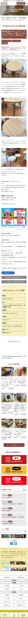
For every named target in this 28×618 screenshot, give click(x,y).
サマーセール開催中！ (7, 497)
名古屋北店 (14, 17)
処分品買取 (7, 585)
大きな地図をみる (8, 358)
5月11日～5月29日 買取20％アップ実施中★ (13, 517)
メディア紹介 (7, 598)
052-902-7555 (13, 313)
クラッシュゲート (6, 41)
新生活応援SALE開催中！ (8, 523)
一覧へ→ (25, 489)
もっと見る (14, 445)
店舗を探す (8, 17)
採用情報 (21, 595)
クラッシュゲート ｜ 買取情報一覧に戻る (14, 281)
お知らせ (21, 598)
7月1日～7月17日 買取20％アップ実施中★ (12, 504)
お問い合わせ (7, 605)
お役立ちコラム (7, 601)
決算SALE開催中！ (6, 510)
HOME (2, 17)
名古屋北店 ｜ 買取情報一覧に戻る (14, 277)
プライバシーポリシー (21, 601)
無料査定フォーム (21, 605)
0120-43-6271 (5, 313)
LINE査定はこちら (8, 273)
